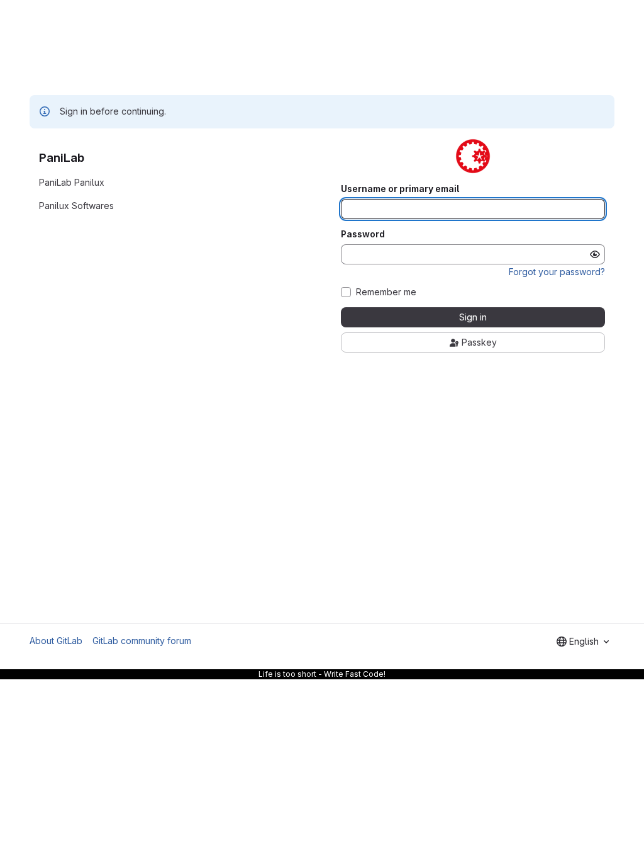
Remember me (386, 292)
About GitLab (56, 640)
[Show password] (595, 254)
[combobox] (582, 641)
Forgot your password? (557, 271)
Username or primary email (400, 189)
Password (363, 234)
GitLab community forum (141, 640)
